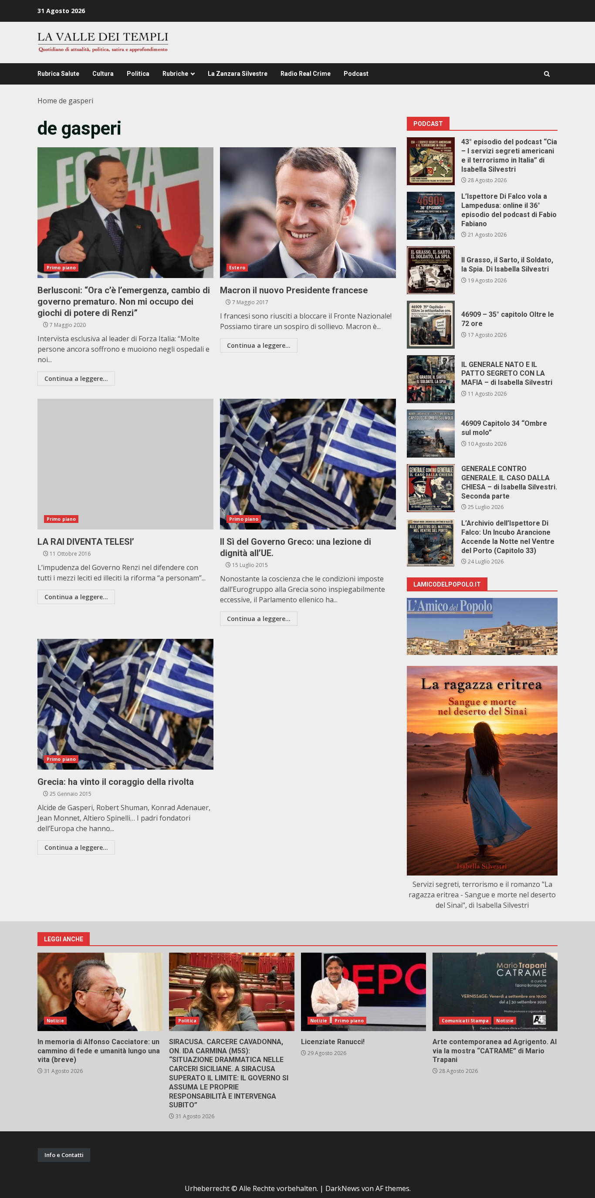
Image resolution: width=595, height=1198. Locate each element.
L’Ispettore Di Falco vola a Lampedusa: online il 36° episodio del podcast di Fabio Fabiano (431, 216)
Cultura (103, 73)
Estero (237, 268)
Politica (138, 73)
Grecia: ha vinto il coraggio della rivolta (125, 704)
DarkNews (342, 1188)
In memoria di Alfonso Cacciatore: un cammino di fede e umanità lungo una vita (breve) (99, 992)
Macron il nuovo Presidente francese (308, 212)
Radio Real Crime (306, 73)
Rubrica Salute (58, 73)
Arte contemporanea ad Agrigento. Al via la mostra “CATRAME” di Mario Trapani (495, 992)
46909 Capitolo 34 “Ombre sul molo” (431, 434)
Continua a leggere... (76, 378)
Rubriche (175, 73)
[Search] (547, 73)
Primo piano (61, 268)
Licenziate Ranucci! (363, 992)
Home (47, 100)
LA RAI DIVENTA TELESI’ (125, 464)
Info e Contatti (64, 1155)
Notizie (55, 1021)
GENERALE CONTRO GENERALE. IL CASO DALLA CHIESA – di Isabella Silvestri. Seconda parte (431, 488)
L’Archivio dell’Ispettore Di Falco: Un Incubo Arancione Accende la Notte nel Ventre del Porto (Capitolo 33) (431, 543)
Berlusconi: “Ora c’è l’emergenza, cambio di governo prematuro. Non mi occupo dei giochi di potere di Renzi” (125, 212)
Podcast (356, 73)
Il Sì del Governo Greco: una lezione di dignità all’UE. (308, 464)
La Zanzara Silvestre (237, 73)
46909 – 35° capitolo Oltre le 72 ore (431, 325)
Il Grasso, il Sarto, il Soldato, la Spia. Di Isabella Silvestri (431, 270)
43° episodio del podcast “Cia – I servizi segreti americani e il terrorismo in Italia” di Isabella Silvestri (431, 161)
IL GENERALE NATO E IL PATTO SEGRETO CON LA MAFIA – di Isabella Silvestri (431, 379)
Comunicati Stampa (465, 1021)
